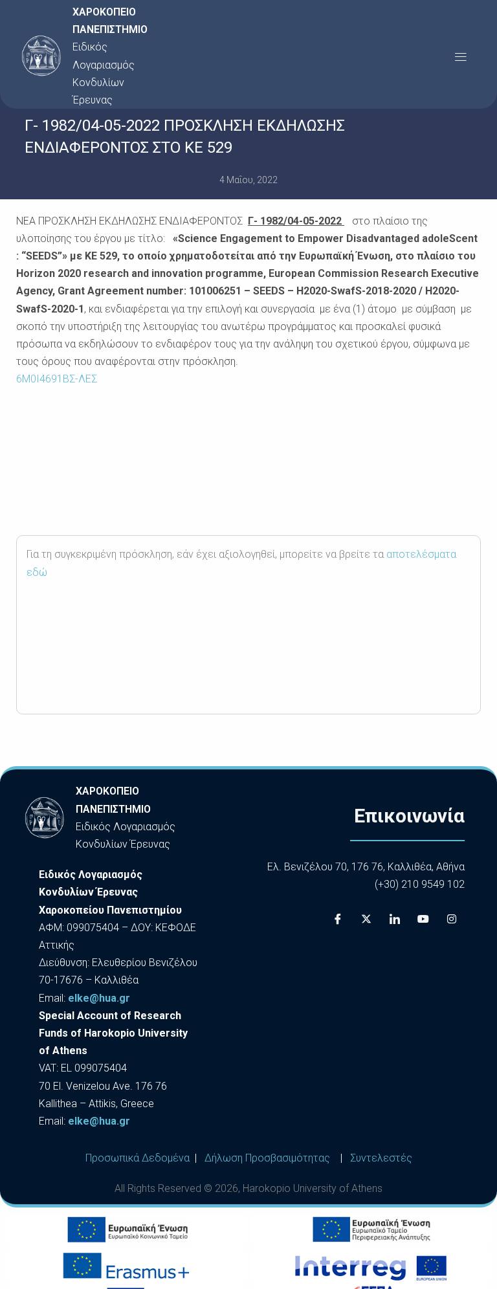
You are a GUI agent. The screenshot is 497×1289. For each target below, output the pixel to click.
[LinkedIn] (394, 919)
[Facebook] (338, 919)
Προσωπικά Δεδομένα (137, 1158)
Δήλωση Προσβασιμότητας (267, 1158)
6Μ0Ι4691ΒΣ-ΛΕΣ (56, 379)
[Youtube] (423, 919)
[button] (460, 56)
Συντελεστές (381, 1158)
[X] (366, 919)
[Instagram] (451, 919)
